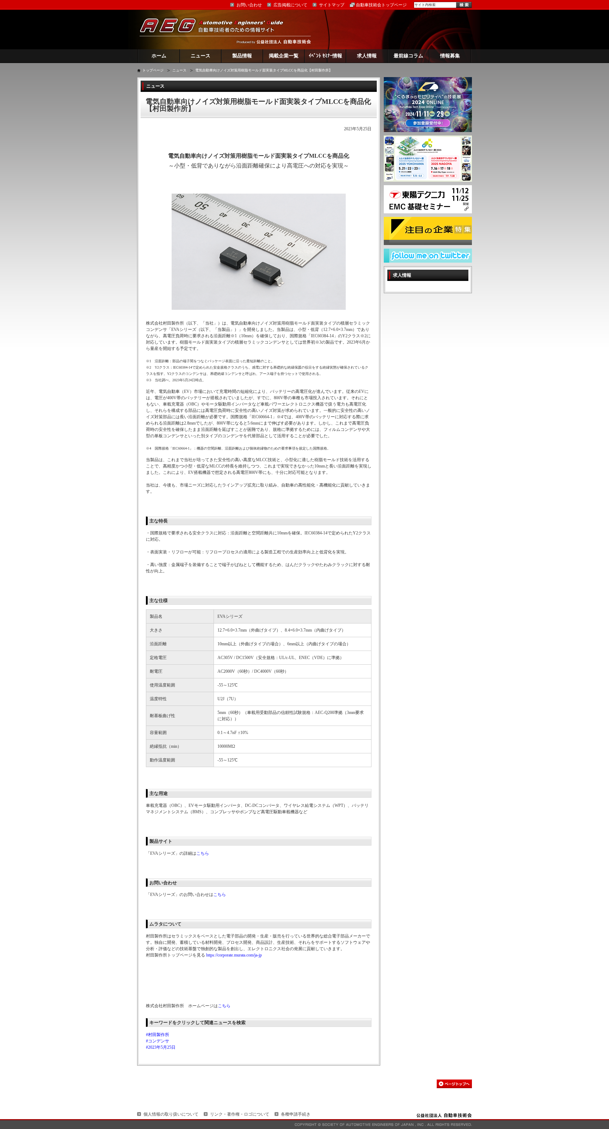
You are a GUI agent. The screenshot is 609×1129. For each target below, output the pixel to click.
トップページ (153, 70)
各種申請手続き (295, 1114)
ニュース (200, 55)
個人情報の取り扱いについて (170, 1114)
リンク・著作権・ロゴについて (239, 1114)
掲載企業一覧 (284, 55)
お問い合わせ (249, 4)
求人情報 (367, 55)
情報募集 (450, 55)
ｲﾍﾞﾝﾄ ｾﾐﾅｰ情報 (325, 55)
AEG (216, 29)
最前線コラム (408, 55)
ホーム (159, 55)
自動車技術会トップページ (381, 4)
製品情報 (242, 55)
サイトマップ (331, 4)
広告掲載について (290, 4)
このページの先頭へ (454, 1083)
